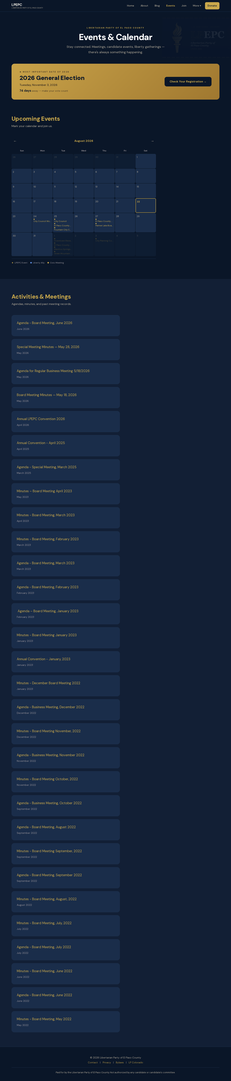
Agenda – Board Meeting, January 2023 (48, 611)
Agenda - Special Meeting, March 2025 (47, 467)
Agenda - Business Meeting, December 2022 (50, 707)
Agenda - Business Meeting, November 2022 (50, 755)
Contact (93, 1062)
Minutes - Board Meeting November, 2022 (49, 731)
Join (184, 5)
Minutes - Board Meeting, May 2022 (44, 1019)
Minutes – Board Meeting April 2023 (44, 491)
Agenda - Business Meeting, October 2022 (49, 803)
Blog (157, 5)
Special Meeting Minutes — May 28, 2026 (48, 347)
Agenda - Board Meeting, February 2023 (48, 587)
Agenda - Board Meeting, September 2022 (49, 875)
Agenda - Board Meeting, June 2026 (44, 323)
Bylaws (120, 1062)
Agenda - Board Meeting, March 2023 (46, 563)
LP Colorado (136, 1062)
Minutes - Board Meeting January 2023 (47, 635)
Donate (212, 5)
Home (130, 5)
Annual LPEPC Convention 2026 (41, 419)
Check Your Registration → (188, 81)
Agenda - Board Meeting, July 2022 (44, 947)
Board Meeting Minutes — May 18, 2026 (47, 395)
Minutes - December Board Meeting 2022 (48, 683)
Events (170, 5)
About (144, 5)
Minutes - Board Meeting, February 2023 (48, 539)
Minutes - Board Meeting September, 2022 (49, 851)
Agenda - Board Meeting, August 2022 (46, 827)
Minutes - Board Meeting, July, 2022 (44, 923)
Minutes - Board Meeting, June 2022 (44, 971)
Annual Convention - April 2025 (41, 443)
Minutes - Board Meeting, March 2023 (46, 515)
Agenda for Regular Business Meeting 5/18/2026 (53, 371)
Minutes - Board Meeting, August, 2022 (47, 899)
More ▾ (197, 5)
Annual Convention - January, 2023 (43, 659)
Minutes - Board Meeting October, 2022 (47, 779)
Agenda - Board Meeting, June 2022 (44, 995)
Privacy (107, 1062)
